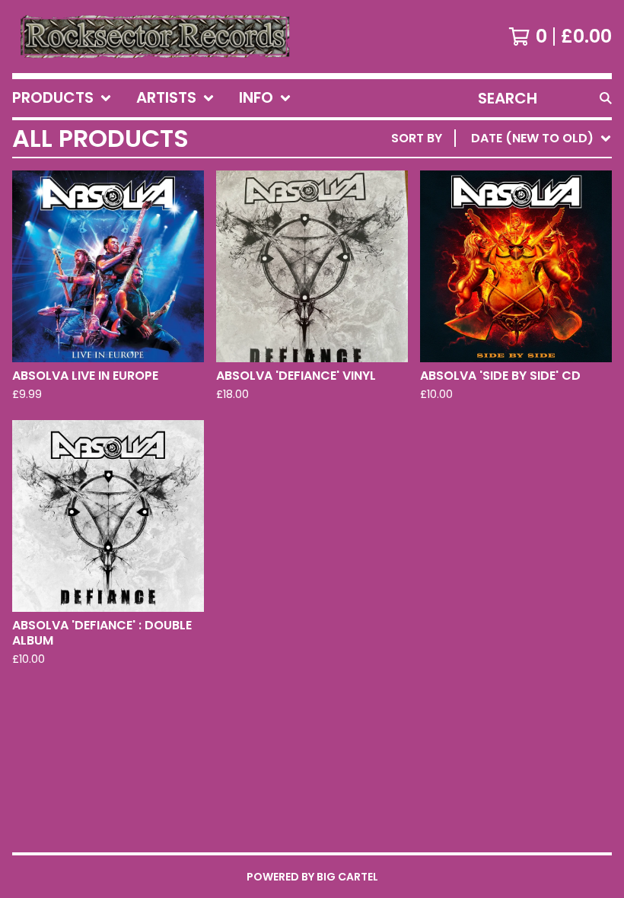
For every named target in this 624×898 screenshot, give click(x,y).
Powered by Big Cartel (312, 876)
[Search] (606, 98)
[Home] (154, 36)
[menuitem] (62, 98)
